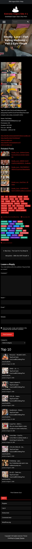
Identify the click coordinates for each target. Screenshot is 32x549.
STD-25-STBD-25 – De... (17, 447)
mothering (24, 203)
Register (4, 503)
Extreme (26, 199)
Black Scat (5, 223)
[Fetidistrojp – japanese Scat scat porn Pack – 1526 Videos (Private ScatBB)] (5, 463)
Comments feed (6, 517)
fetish (3, 228)
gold (13, 228)
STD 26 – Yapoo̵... (15, 396)
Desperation (5, 199)
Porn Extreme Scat (16, 492)
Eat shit (4, 226)
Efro (16, 199)
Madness (17, 203)
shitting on (21, 208)
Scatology (4, 208)
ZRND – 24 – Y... (14, 368)
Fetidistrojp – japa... (15, 461)
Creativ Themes (19, 538)
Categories (4, 340)
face (22, 226)
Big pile (20, 196)
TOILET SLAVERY (21, 210)
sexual (10, 208)
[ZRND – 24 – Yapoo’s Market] (5, 371)
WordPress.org (6, 522)
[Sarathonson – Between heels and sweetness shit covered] (5, 412)
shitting (14, 235)
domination (19, 223)
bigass (20, 221)
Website (3, 317)
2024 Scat (4, 221)
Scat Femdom (24, 233)
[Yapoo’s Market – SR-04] (5, 384)
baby (14, 221)
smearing (4, 210)
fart (27, 226)
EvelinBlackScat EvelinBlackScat (10, 217)
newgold (11, 230)
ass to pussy (13, 196)
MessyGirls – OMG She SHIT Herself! (16, 255)
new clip (19, 228)
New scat (4, 205)
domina (12, 223)
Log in (4, 508)
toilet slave (11, 210)
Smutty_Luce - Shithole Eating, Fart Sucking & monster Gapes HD (20, 155)
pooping (28, 205)
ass (6, 196)
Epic (21, 199)
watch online (5, 212)
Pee (14, 205)
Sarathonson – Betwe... (16, 410)
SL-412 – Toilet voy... (16, 472)
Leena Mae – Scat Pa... (16, 435)
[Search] (28, 22)
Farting (8, 201)
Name (3, 297)
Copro (25, 196)
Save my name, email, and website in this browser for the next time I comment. (15, 328)
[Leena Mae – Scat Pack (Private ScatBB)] (5, 437)
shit (9, 235)
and (3, 196)
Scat (17, 233)
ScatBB (3, 235)
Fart (3, 201)
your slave (5, 239)
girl (8, 228)
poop (3, 233)
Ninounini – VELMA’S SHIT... (18, 355)
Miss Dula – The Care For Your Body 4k (16, 251)
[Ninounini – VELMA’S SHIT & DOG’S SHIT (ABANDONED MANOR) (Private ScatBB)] (5, 357)
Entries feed (5, 513)
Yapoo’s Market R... (15, 382)
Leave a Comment (7, 242)
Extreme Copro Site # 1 (16, 14)
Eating (11, 199)
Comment (4, 273)
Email (3, 307)
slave (20, 235)
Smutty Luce (5, 237)
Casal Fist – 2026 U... (16, 424)
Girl (18, 201)
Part (9, 205)
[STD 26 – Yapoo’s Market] (5, 398)
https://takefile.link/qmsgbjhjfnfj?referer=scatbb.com (15, 135)
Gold (22, 201)
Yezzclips (24, 237)
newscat (18, 230)
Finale (13, 201)
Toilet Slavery (15, 237)
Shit (15, 208)
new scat (4, 230)
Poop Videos (20, 205)
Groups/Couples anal (7, 203)
